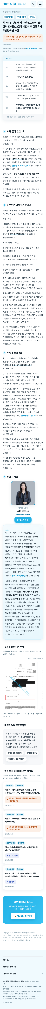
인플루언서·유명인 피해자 (16, 759)
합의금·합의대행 (27, 415)
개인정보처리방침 (23, 973)
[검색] (33, 4)
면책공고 (23, 960)
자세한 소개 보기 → (23, 520)
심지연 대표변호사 (31, 49)
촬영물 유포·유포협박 (20, 165)
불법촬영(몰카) (32, 753)
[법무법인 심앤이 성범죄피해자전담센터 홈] (14, 3)
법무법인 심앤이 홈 (23, 966)
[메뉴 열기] (40, 4)
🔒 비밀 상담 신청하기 (23, 916)
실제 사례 (8, 12)
